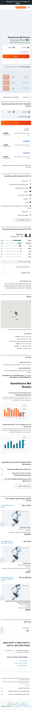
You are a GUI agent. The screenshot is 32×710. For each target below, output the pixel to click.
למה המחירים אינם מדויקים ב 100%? (18, 694)
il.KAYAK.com (24, 703)
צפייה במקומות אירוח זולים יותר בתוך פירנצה (7, 542)
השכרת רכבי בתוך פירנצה (21, 663)
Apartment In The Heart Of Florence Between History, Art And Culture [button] (17, 602)
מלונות (17, 703)
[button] (2, 2)
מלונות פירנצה (17, 706)
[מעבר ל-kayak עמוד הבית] (21, 7)
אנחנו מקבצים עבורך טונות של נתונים (18, 691)
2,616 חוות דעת (14, 40)
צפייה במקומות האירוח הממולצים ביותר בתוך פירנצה (7, 579)
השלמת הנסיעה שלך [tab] (22, 650)
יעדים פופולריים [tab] (9, 650)
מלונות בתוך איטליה (22, 704)
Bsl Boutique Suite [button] (25, 527)
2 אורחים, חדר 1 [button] (24, 52)
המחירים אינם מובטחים (24, 683)
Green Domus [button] (26, 563)
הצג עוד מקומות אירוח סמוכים (7, 506)
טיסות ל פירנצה (23, 660)
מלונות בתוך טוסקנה (11, 704)
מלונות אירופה (11, 703)
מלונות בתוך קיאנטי (27, 706)
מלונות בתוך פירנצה (22, 665)
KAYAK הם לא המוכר (23, 688)
